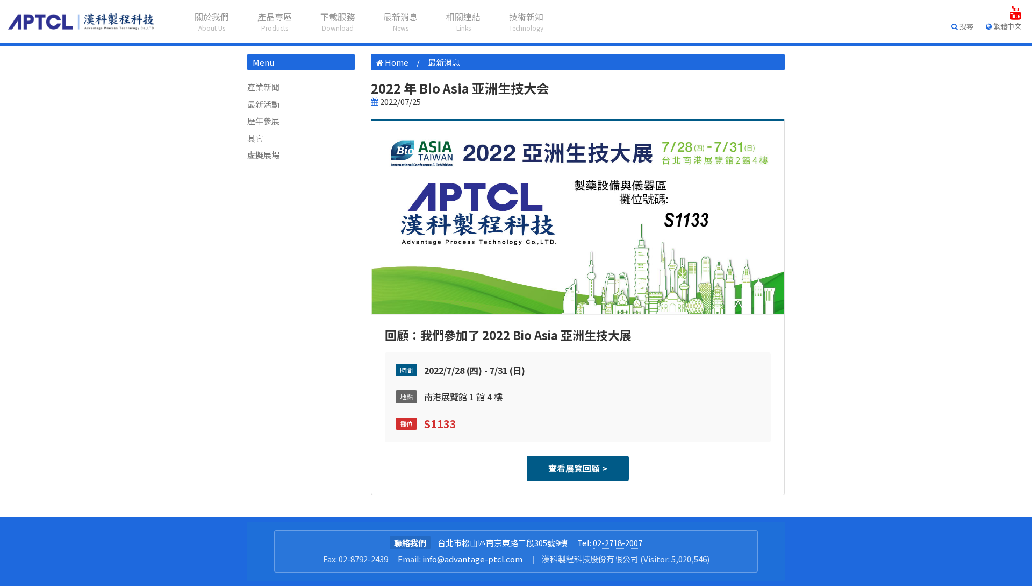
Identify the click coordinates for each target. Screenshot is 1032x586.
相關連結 (463, 21)
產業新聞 (263, 87)
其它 (255, 138)
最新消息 (400, 21)
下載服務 (337, 21)
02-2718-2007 (617, 542)
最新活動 (263, 104)
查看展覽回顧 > (577, 468)
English (1001, 60)
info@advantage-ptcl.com (472, 558)
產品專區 (274, 21)
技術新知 (526, 21)
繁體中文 (1003, 44)
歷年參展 (263, 120)
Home (396, 62)
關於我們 (212, 21)
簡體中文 (1003, 75)
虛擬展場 (263, 154)
